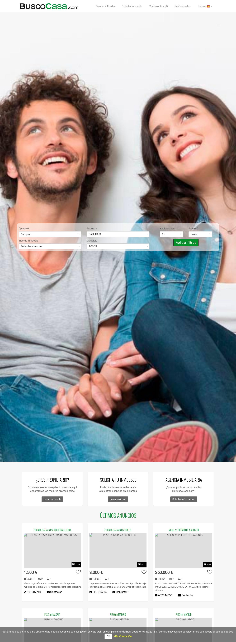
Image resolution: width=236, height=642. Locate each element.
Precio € (193, 228)
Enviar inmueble (52, 499)
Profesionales (183, 6)
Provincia (92, 228)
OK (108, 636)
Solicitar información (183, 499)
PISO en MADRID (52, 614)
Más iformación (123, 636)
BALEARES (95, 234)
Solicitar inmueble (132, 6)
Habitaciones (167, 228)
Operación (24, 228)
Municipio (92, 240)
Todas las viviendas (31, 246)
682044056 (165, 595)
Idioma (202, 6)
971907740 (34, 592)
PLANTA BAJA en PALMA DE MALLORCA (52, 530)
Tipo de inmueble (28, 240)
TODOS (93, 246)
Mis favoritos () (158, 6)
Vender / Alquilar (105, 6)
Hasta (194, 234)
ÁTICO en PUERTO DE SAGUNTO (183, 530)
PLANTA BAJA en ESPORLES (118, 530)
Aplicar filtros (186, 242)
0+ (163, 234)
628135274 (99, 592)
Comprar (26, 234)
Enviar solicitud (118, 499)
